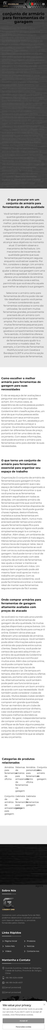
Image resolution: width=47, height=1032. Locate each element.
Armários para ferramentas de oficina (9, 773)
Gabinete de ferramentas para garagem (19, 802)
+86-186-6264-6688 (14, 977)
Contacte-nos (32, 951)
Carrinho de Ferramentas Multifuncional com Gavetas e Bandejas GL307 (24, 350)
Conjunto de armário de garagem (41, 773)
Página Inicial (11, 941)
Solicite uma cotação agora (39, 865)
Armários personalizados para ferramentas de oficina (30, 774)
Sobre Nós (10, 946)
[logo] (23, 904)
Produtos (30, 941)
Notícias (30, 946)
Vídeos (8, 951)
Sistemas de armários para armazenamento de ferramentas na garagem (19, 779)
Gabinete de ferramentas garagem (30, 800)
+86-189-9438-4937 (14, 982)
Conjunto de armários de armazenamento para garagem (9, 805)
